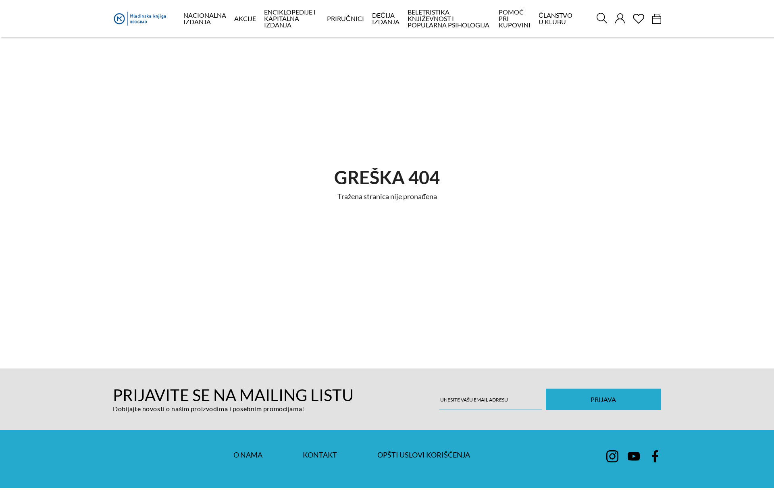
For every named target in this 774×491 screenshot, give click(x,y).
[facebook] (655, 456)
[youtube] (634, 456)
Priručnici (345, 18)
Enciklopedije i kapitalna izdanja (290, 18)
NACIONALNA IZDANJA (204, 18)
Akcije (245, 18)
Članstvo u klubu (555, 18)
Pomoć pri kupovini (515, 18)
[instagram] (612, 456)
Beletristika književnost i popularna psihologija (448, 18)
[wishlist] (638, 19)
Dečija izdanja (385, 18)
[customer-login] (620, 18)
